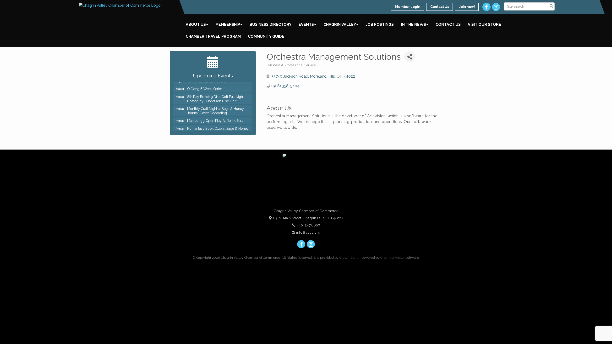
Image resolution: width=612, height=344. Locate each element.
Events (306, 24)
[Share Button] (409, 56)
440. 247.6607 (307, 225)
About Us (196, 24)
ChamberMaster (392, 257)
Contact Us (448, 24)
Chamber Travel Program (213, 36)
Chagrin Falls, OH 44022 (308, 218)
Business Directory (270, 24)
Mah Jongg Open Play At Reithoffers (215, 118)
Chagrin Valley (339, 24)
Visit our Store (484, 24)
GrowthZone (348, 257)
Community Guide (266, 36)
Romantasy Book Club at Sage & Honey (218, 126)
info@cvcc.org (307, 232)
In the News (413, 24)
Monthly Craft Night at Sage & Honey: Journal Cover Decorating (216, 108)
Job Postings (380, 24)
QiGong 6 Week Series (205, 86)
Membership (227, 24)
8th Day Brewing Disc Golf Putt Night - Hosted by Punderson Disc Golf (216, 96)
